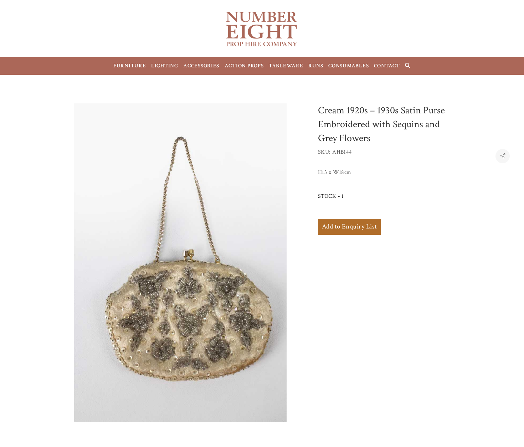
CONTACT (387, 65)
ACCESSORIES (201, 65)
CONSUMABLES (348, 65)
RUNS (315, 65)
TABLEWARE (286, 65)
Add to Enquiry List (349, 226)
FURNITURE (129, 65)
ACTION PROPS (244, 65)
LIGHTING (164, 65)
